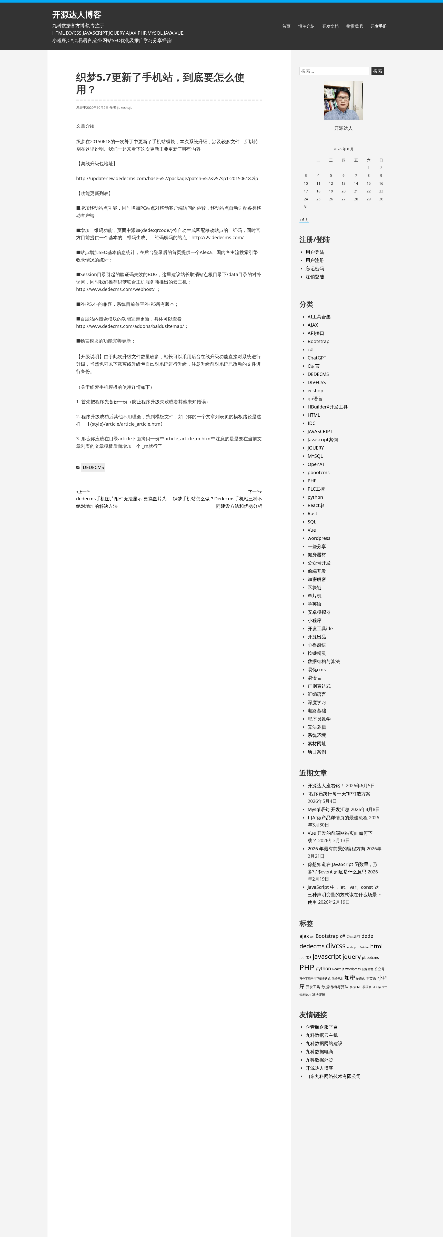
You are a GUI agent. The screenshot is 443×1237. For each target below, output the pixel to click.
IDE (308, 957)
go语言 (315, 398)
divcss (336, 945)
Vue (312, 530)
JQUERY (316, 448)
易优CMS (355, 987)
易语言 (314, 678)
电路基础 (317, 710)
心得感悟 (317, 645)
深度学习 (317, 702)
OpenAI (316, 464)
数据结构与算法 (324, 661)
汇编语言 (317, 694)
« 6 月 (304, 219)
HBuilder (363, 947)
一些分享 (317, 546)
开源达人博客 (77, 14)
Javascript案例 (323, 439)
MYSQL (315, 456)
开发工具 (313, 986)
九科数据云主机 (322, 1035)
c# (310, 349)
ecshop (315, 390)
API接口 (316, 333)
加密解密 (317, 579)
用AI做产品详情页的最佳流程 (338, 817)
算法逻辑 (317, 727)
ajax (304, 936)
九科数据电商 (319, 1051)
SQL (312, 522)
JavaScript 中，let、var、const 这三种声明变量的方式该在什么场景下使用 (344, 894)
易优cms (317, 669)
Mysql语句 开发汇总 (328, 809)
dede (367, 936)
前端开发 (317, 571)
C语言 (314, 366)
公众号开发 (319, 563)
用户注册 (315, 260)
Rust (312, 513)
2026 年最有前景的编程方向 (336, 848)
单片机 (314, 595)
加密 (349, 977)
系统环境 (317, 735)
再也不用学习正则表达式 (314, 978)
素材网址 (317, 743)
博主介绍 (306, 26)
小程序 (314, 620)
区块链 (314, 587)
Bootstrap (318, 341)
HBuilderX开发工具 (328, 407)
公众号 (380, 969)
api (312, 937)
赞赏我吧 (354, 26)
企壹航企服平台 (322, 1027)
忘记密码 (315, 268)
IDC (311, 423)
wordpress (319, 538)
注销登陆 (315, 277)
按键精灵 (317, 653)
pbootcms (319, 472)
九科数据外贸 (319, 1060)
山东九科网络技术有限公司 (333, 1076)
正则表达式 (319, 686)
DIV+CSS (317, 382)
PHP (312, 481)
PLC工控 (316, 489)
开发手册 (378, 26)
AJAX (313, 325)
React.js (316, 505)
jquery (352, 956)
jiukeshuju (125, 107)
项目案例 (317, 751)
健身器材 (317, 554)
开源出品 (317, 637)
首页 (286, 26)
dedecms (312, 946)
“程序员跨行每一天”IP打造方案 (339, 794)
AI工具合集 (319, 317)
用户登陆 (315, 252)
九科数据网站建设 (324, 1043)
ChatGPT (317, 358)
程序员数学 (319, 719)
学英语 (314, 604)
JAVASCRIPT (320, 431)
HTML (314, 415)
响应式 (360, 978)
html (376, 946)
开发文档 (330, 26)
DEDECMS (93, 467)
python (315, 497)
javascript (327, 956)
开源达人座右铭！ (326, 785)
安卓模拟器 (319, 612)
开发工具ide (320, 628)
